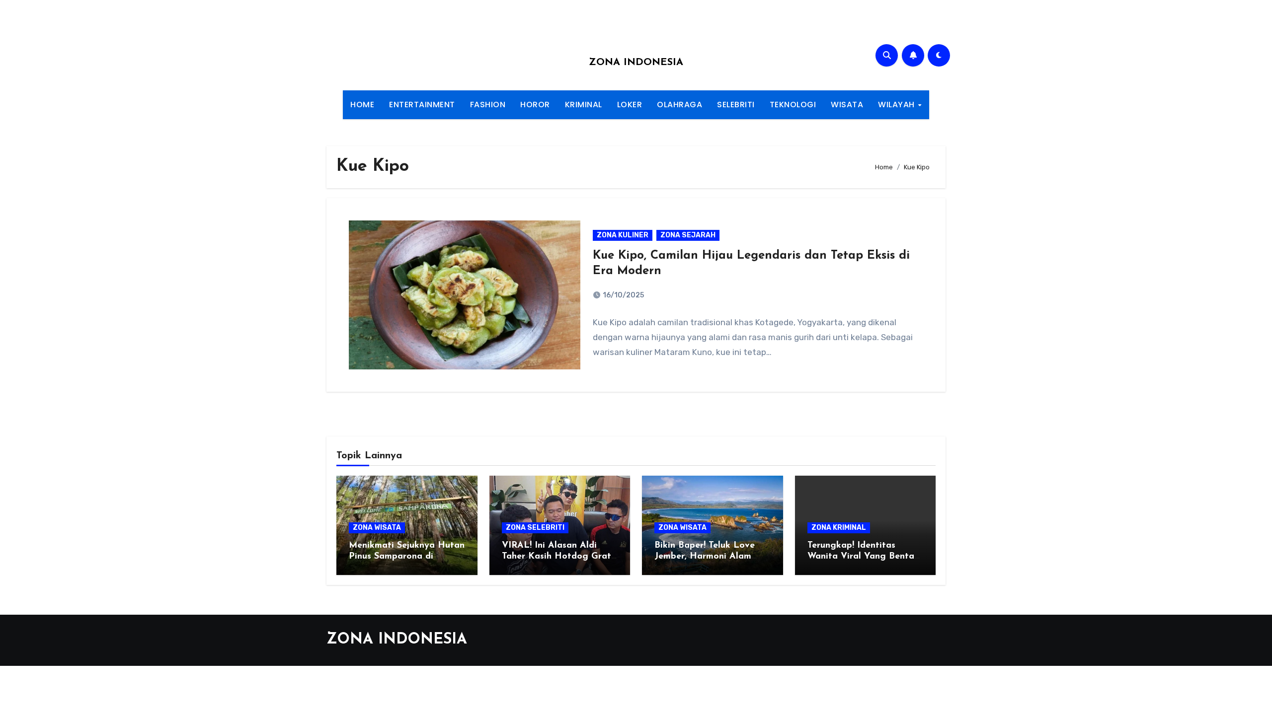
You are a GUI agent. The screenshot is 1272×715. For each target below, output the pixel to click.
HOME (362, 104)
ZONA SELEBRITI (535, 527)
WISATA (847, 104)
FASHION (488, 104)
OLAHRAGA (679, 104)
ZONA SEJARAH (688, 235)
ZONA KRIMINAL (838, 527)
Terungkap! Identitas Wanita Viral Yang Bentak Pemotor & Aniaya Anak (863, 556)
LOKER (629, 104)
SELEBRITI (736, 104)
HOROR (535, 104)
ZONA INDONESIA (636, 63)
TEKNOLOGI (793, 104)
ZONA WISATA (377, 527)
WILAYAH (897, 104)
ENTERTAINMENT (422, 104)
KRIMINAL (583, 104)
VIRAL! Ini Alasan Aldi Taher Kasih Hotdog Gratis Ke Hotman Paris (560, 556)
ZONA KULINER (622, 235)
